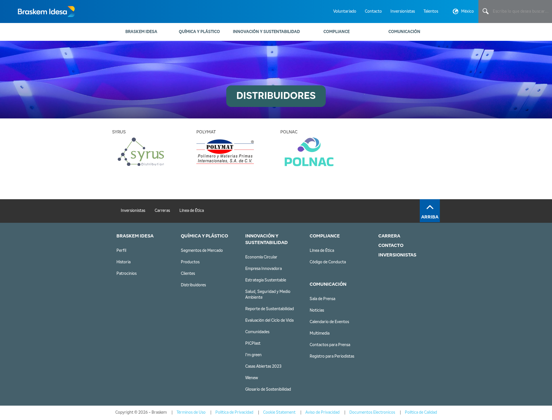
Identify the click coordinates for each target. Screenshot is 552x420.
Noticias (317, 310)
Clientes (188, 274)
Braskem (46, 11)
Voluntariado (344, 11)
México (467, 11)
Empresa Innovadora (263, 269)
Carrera (389, 236)
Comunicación (404, 32)
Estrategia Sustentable (265, 280)
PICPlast (252, 344)
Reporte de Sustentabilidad (269, 309)
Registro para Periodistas (332, 356)
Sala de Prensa (322, 299)
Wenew (251, 378)
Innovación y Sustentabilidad (266, 32)
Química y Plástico (199, 32)
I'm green (253, 355)
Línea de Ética (191, 211)
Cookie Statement (279, 413)
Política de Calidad (421, 413)
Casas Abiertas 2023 (263, 367)
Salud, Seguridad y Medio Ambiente (267, 295)
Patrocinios (126, 274)
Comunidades (257, 332)
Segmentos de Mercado (202, 251)
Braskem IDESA (141, 32)
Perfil (121, 251)
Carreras (162, 211)
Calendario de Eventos (329, 322)
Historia (123, 262)
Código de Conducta (328, 262)
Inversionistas (402, 11)
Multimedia (319, 333)
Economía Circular (261, 257)
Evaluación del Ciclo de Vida (269, 321)
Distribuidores (193, 285)
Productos (190, 262)
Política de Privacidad (234, 413)
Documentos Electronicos (372, 413)
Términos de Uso (191, 413)
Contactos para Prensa (330, 345)
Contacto (373, 11)
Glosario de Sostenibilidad (268, 390)
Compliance (336, 32)
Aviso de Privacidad (322, 413)
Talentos (430, 11)
